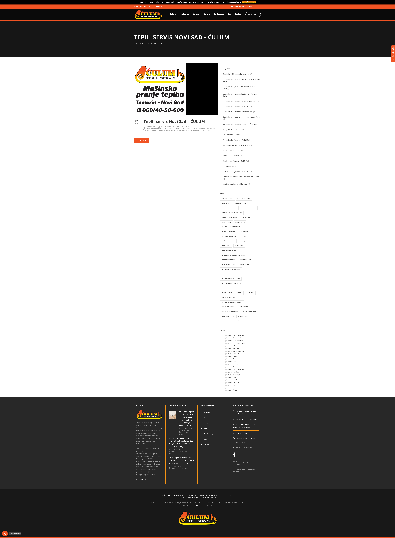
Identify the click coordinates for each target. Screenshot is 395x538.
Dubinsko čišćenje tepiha (229, 217)
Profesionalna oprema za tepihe (232, 274)
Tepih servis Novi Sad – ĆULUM (174, 121)
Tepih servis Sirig (230, 385)
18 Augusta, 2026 (186, 428)
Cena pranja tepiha (240, 203)
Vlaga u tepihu (242, 316)
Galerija (207, 14)
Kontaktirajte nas (249, 2)
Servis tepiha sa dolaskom (230, 288)
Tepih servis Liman (230, 356)
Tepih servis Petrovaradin (233, 338)
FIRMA (202, 505)
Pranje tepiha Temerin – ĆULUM (235, 140)
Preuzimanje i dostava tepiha (231, 269)
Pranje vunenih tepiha (228, 264)
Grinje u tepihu (226, 222)
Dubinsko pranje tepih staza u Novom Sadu (239, 101)
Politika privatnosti (187, 498)
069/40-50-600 (241, 433)
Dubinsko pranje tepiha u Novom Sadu (238, 112)
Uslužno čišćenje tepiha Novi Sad (176, 130)
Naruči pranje (253, 14)
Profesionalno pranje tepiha (231, 278)
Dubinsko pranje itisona (229, 208)
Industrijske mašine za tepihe (231, 227)
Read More (142, 141)
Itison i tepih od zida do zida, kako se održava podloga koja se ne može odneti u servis (181, 460)
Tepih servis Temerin (231, 156)
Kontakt (238, 14)
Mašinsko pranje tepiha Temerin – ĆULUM (239, 124)
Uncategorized (228, 166)
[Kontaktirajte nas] (5, 533)
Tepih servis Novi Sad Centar (234, 351)
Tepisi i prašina (243, 307)
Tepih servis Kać (229, 367)
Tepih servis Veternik (231, 364)
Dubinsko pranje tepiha (248, 208)
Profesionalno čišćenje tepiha (231, 283)
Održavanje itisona (228, 241)
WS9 (196, 505)
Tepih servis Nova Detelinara (234, 369)
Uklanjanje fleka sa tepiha (230, 311)
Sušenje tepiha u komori (250, 288)
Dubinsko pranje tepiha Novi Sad (163, 129)
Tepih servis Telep (230, 359)
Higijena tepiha (240, 222)
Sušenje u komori (227, 292)
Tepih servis (184, 14)
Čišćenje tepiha (242, 321)
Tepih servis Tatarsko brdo (233, 341)
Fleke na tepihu (246, 217)
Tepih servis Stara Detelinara (234, 335)
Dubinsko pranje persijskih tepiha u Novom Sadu (240, 95)
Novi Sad (243, 236)
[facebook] (260, 6)
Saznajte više (141, 479)
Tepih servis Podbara (231, 348)
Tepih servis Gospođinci (232, 383)
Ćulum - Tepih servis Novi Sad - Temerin (176, 126)
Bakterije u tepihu (227, 198)
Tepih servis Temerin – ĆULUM (235, 161)
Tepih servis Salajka (230, 346)
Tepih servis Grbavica (231, 354)
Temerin (239, 292)
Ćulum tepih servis (227, 321)
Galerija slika (197, 495)
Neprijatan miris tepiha (229, 236)
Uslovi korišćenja (209, 498)
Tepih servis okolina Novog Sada (232, 302)
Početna (173, 14)
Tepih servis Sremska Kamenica (235, 343)
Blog (229, 14)
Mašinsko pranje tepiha (229, 231)
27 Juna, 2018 (151, 126)
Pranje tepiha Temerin (231, 135)
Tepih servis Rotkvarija (232, 375)
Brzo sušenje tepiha (243, 198)
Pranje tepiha (239, 245)
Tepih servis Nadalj (230, 380)
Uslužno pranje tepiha (250, 311)
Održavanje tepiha (244, 241)
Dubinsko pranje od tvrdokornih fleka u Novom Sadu (241, 87)
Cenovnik (196, 14)
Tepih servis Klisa (230, 377)
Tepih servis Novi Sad (155, 130)
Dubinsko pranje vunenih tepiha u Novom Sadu (241, 117)
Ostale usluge (219, 14)
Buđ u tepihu (226, 203)
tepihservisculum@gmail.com (246, 438)
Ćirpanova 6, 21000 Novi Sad (246, 419)
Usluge (185, 495)
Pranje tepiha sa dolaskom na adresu (233, 255)
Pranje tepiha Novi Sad (184, 129)
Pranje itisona (226, 245)
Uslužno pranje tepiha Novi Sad (201, 130)
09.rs (209, 505)
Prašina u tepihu (245, 264)
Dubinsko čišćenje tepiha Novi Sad (236, 74)
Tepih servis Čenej (230, 390)
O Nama (175, 495)
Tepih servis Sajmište (231, 372)
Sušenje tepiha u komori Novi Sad (236, 145)
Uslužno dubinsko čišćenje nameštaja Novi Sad (241, 177)
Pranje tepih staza (246, 260)
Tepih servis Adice (230, 362)
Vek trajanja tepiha (228, 316)
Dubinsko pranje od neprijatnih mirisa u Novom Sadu (241, 80)
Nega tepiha (244, 231)
